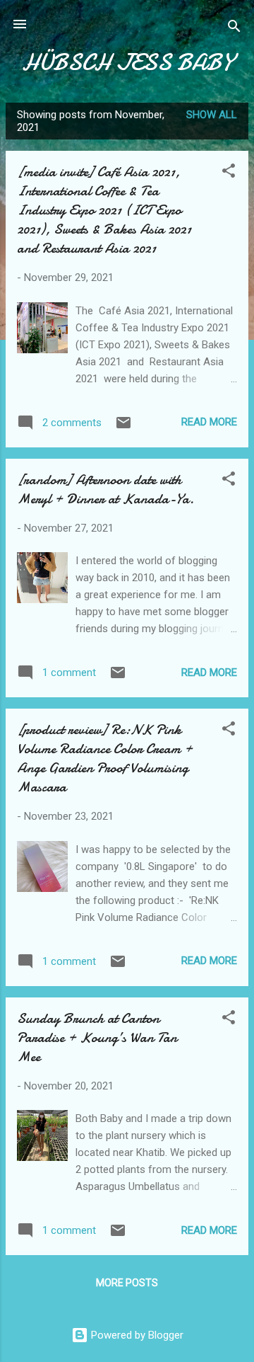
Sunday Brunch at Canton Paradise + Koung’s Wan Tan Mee (97, 1037)
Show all (211, 114)
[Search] (234, 28)
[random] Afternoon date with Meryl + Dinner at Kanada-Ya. (105, 489)
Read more (209, 422)
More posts (127, 1282)
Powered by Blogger (135, 1335)
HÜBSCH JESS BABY (127, 63)
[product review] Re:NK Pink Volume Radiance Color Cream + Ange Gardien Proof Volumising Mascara (105, 758)
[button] (228, 173)
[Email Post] (123, 427)
